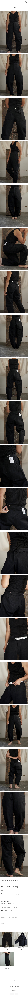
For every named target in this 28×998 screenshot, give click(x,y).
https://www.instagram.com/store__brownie (9, 907)
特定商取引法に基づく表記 (14, 986)
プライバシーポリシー (14, 985)
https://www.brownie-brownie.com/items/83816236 (10, 894)
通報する (3, 923)
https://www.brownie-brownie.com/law (8, 903)
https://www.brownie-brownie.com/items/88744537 (10, 887)
